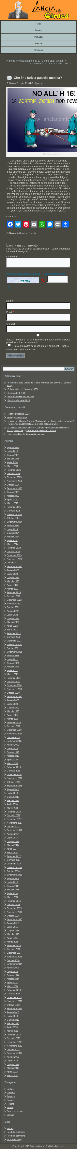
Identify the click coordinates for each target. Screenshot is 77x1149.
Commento (12, 256)
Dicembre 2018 (14, 774)
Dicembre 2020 (14, 685)
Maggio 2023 (13, 581)
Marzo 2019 (12, 763)
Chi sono (38, 50)
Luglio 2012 (12, 1060)
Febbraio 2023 (14, 592)
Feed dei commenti (16, 1136)
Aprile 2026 (12, 462)
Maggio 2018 (13, 800)
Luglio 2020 (12, 704)
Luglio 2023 (12, 574)
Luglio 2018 (12, 793)
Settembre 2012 (14, 1053)
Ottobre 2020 (13, 693)
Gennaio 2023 (13, 596)
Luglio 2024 (12, 529)
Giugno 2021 (13, 663)
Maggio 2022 (13, 622)
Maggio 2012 (13, 1068)
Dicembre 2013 (14, 997)
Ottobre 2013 (13, 1005)
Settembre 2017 (14, 830)
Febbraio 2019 (14, 767)
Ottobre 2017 (13, 826)
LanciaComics (38, 5)
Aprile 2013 (12, 1027)
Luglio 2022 (12, 615)
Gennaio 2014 (13, 993)
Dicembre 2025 (14, 477)
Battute (38, 43)
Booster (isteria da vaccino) (31, 434)
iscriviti (10, 349)
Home (38, 24)
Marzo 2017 (12, 852)
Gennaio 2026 (13, 473)
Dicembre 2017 (14, 819)
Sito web (11, 323)
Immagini (38, 37)
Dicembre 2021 (14, 641)
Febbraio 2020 (14, 722)
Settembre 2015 (14, 919)
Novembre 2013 (14, 1001)
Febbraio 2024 (14, 548)
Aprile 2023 (12, 585)
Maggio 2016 (13, 889)
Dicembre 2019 (14, 730)
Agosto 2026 (13, 447)
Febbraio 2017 (14, 856)
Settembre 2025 (14, 488)
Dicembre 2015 (14, 908)
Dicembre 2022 (14, 600)
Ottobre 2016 (13, 871)
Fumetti (38, 30)
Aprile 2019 (12, 759)
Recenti (10, 1104)
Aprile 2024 (12, 540)
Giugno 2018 (13, 797)
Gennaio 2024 (13, 551)
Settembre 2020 (14, 696)
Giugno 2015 (13, 930)
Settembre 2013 (14, 1008)
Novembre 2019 (14, 733)
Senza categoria (15, 1111)
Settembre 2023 (14, 566)
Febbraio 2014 (14, 990)
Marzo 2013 (12, 1031)
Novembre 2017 (14, 823)
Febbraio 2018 (14, 812)
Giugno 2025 (13, 492)
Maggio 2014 (13, 979)
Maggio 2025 (13, 496)
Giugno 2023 (13, 577)
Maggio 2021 (13, 666)
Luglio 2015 (12, 927)
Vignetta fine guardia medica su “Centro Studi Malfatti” (35, 60)
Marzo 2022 (12, 629)
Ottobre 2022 (13, 607)
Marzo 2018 (12, 808)
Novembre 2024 (14, 514)
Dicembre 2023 (14, 555)
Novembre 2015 (14, 912)
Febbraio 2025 (14, 507)
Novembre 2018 (14, 778)
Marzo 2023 (12, 589)
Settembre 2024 (14, 522)
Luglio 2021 (12, 659)
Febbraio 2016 (14, 901)
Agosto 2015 (13, 923)
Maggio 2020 (13, 711)
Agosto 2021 (13, 655)
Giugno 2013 (13, 1020)
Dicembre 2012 (14, 1042)
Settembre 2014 (14, 964)
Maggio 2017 (13, 845)
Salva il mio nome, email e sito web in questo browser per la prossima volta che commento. (38, 341)
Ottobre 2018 (13, 782)
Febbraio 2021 (14, 678)
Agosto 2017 (13, 834)
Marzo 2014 (12, 986)
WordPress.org (14, 1139)
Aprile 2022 (12, 626)
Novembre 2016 (14, 867)
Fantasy (11, 1096)
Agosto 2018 (13, 789)
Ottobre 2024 (13, 518)
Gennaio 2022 (13, 637)
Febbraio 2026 (14, 470)
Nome (10, 300)
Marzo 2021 (12, 674)
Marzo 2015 (12, 942)
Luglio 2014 (12, 971)
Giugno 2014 (13, 975)
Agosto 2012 (13, 1057)
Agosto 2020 (13, 700)
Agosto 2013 (13, 1012)
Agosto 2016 (13, 878)
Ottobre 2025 (13, 485)
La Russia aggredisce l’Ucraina (41, 430)
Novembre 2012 (14, 1046)
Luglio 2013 (12, 1016)
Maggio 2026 (13, 458)
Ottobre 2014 (13, 960)
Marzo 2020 (12, 719)
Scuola (10, 1107)
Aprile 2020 (12, 715)
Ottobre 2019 (13, 737)
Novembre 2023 (14, 559)
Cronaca (23, 233)
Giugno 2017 (13, 841)
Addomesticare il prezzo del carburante (39, 424)
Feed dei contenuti (15, 1132)
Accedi (10, 1128)
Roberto (38, 83)
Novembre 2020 (14, 689)
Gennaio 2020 (13, 726)
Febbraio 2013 (14, 1034)
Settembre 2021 (14, 652)
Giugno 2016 (13, 886)
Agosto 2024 (13, 525)
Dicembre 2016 (14, 863)
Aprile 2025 (12, 499)
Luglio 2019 (12, 748)
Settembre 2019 (14, 741)
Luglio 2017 (12, 837)
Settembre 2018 (14, 785)
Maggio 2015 (13, 934)
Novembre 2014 (14, 956)
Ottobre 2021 (13, 648)
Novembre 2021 (14, 644)
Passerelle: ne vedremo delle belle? (51, 63)
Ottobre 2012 (13, 1049)
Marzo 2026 (12, 466)
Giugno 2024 (13, 533)
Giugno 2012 (13, 1064)
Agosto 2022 (13, 611)
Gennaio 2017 (13, 860)
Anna (9, 417)
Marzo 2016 (12, 897)
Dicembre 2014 (14, 953)
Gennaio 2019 (13, 771)
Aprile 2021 (12, 670)
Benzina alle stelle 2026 (19, 400)
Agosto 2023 (13, 570)
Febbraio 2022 (14, 633)
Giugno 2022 (13, 618)
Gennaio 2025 (13, 510)
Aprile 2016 (12, 893)
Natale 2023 (24, 414)
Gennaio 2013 (13, 1038)
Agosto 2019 (13, 745)
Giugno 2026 (13, 455)
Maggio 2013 (13, 1023)
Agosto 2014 (13, 967)
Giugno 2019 (13, 752)
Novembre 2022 (14, 603)
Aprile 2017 (12, 849)
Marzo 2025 (12, 503)
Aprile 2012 (12, 1072)
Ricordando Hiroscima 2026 (21, 396)
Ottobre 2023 (13, 562)
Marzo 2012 (12, 1075)
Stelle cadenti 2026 (16, 393)
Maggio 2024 (13, 536)
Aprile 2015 (12, 938)
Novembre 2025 (14, 481)
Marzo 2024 (12, 544)
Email (10, 312)
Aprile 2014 (12, 982)
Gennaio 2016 (13, 904)
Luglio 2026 (12, 451)
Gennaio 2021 (13, 681)
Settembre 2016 (14, 875)
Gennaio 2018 (13, 815)
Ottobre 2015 (13, 916)
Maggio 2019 (13, 756)
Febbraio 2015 (14, 945)
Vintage (10, 1115)
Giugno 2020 (13, 707)
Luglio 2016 (12, 882)
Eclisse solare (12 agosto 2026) (23, 389)
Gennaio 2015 (13, 949)
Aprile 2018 (12, 804)
